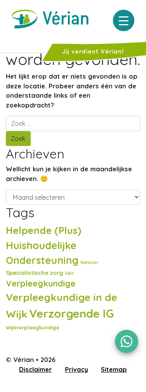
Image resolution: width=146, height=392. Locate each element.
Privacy (76, 369)
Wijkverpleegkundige (32, 327)
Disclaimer (35, 369)
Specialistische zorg (34, 272)
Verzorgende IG (71, 313)
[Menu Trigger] (123, 20)
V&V (69, 273)
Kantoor (90, 262)
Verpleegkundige (41, 283)
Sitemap (114, 369)
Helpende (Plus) (43, 230)
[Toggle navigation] (11, 38)
